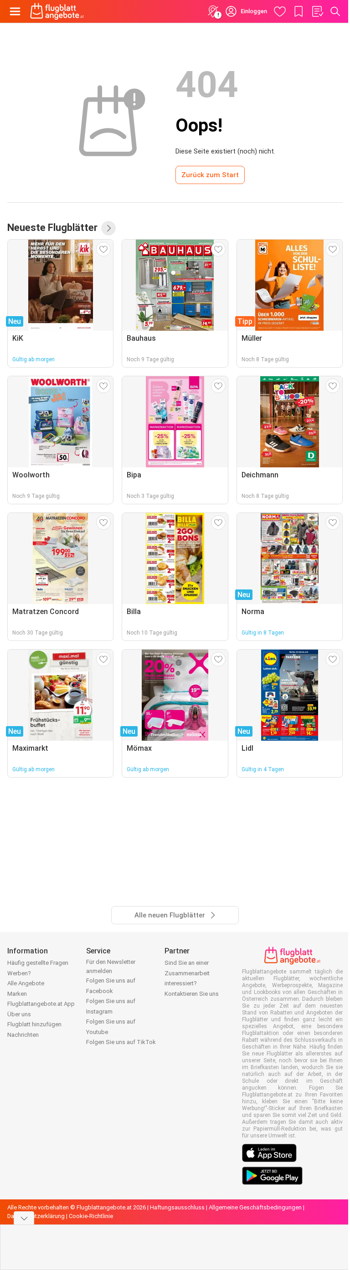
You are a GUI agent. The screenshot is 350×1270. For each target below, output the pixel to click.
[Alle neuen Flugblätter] (108, 228)
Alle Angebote (25, 983)
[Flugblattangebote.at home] (57, 11)
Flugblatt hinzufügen (34, 1024)
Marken (17, 993)
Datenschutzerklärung (36, 1216)
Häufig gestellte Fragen (37, 962)
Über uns (19, 1014)
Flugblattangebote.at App (41, 1003)
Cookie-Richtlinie (91, 1216)
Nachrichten (23, 1034)
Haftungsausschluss (177, 1207)
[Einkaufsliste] (317, 11)
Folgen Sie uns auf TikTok (121, 1042)
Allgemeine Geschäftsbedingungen (255, 1207)
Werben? (19, 973)
